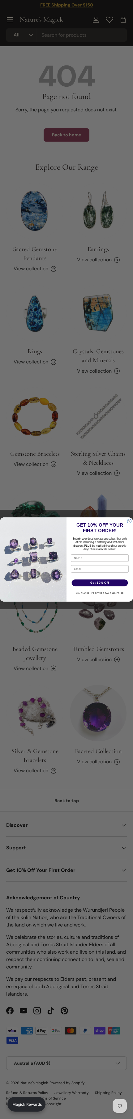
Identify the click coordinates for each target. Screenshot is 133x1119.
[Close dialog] (129, 521)
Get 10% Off (99, 582)
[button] (26, 1104)
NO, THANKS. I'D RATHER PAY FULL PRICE (100, 593)
